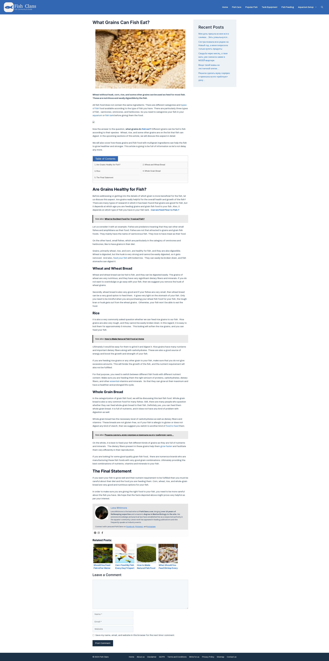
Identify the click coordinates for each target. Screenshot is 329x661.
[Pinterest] (95, 533)
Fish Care (236, 7)
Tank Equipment (269, 7)
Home (225, 7)
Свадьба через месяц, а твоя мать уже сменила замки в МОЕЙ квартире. (212, 57)
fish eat (146, 129)
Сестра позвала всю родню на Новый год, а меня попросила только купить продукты (213, 45)
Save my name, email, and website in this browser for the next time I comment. (135, 635)
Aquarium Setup (306, 7)
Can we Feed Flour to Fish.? (165, 210)
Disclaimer (151, 657)
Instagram (151, 527)
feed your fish (120, 258)
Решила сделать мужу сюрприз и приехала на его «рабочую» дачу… (214, 76)
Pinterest (139, 527)
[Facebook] (102, 533)
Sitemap (220, 657)
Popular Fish (251, 7)
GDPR (162, 657)
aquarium (97, 115)
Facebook (130, 527)
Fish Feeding (287, 7)
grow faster (166, 446)
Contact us (231, 657)
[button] (322, 7)
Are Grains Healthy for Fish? (108, 165)
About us (141, 657)
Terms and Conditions (177, 657)
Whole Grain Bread (153, 171)
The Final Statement (104, 177)
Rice (98, 171)
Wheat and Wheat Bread (155, 165)
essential (114, 381)
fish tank (109, 115)
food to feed (172, 426)
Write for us (194, 657)
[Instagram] (99, 533)
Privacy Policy (208, 657)
